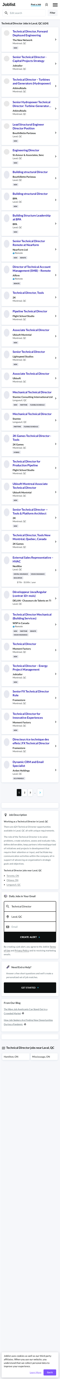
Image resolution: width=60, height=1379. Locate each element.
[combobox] (30, 906)
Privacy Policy (22, 950)
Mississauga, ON (41, 1056)
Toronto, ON (13, 875)
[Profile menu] (46, 5)
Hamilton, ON (11, 1056)
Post (36, 4)
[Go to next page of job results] (40, 792)
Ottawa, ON (12, 880)
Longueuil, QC (14, 884)
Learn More (35, 1372)
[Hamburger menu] (55, 4)
